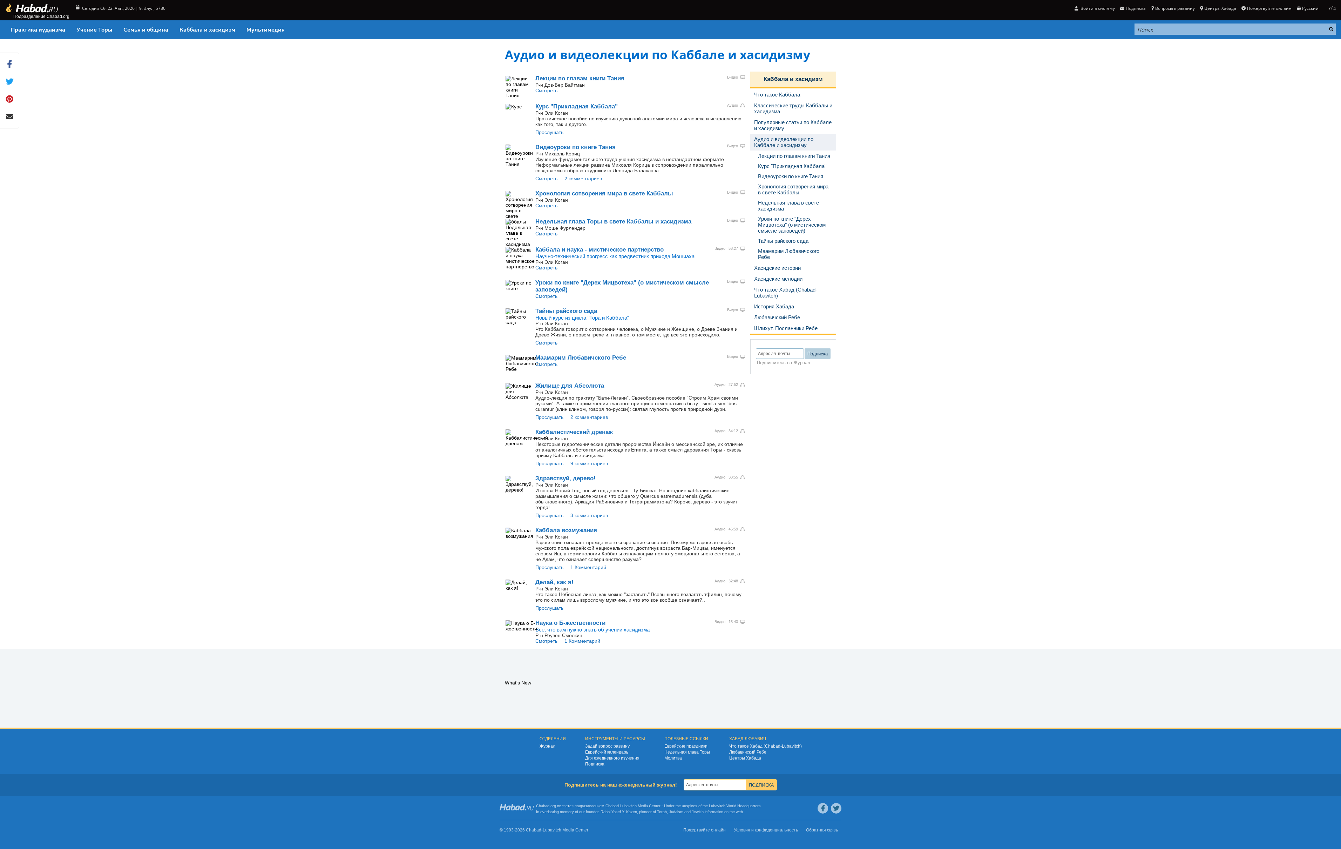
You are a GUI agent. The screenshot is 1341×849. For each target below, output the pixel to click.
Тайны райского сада (566, 311)
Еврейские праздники (685, 746)
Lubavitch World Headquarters (735, 806)
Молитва (673, 758)
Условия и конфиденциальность (766, 830)
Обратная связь (822, 830)
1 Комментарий (588, 567)
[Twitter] (836, 808)
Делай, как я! (554, 582)
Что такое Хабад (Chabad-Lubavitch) (765, 746)
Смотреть (546, 90)
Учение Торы (94, 30)
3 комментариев (589, 515)
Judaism (676, 812)
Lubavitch (628, 806)
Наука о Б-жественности (570, 623)
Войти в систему (1097, 8)
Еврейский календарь (606, 752)
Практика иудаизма (38, 30)
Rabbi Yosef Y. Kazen (619, 812)
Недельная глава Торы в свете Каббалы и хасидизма (613, 221)
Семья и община (145, 30)
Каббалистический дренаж (574, 432)
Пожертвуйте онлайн (1269, 8)
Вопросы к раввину (1175, 8)
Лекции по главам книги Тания (579, 78)
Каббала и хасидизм (207, 30)
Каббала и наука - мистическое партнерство (599, 249)
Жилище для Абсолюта (569, 385)
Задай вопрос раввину (607, 746)
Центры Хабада (745, 758)
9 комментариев (589, 463)
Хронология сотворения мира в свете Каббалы (604, 193)
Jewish (698, 812)
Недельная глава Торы (687, 752)
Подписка (594, 764)
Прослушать (549, 132)
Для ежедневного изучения (612, 758)
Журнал (547, 746)
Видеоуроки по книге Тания (575, 147)
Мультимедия (265, 30)
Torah (662, 812)
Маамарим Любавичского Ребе (580, 357)
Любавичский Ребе (747, 752)
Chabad (612, 806)
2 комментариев (583, 178)
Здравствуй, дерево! (565, 478)
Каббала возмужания (566, 530)
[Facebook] (823, 808)
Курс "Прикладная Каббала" (576, 106)
